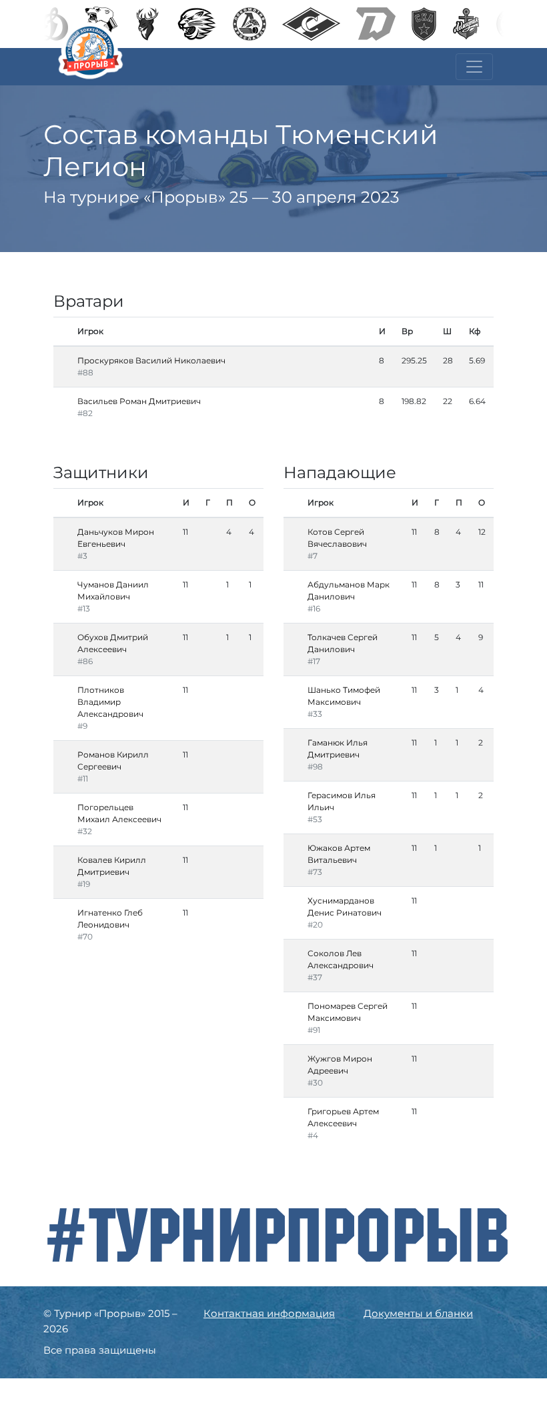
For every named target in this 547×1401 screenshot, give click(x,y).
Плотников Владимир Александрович (110, 702)
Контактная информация (269, 1313)
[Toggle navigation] (474, 66)
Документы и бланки (418, 1313)
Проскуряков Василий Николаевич (151, 360)
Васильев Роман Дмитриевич (139, 401)
